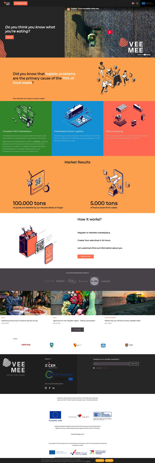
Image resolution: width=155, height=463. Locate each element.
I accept (102, 368)
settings (88, 461)
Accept (100, 460)
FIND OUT (9, 37)
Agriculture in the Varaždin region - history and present (74, 321)
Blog (3, 317)
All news (77, 329)
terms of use (104, 368)
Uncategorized (110, 317)
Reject (109, 460)
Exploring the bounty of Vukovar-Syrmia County (19, 321)
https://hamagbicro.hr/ (77, 434)
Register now (85, 256)
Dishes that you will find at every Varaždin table (122, 321)
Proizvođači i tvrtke (20, 3)
